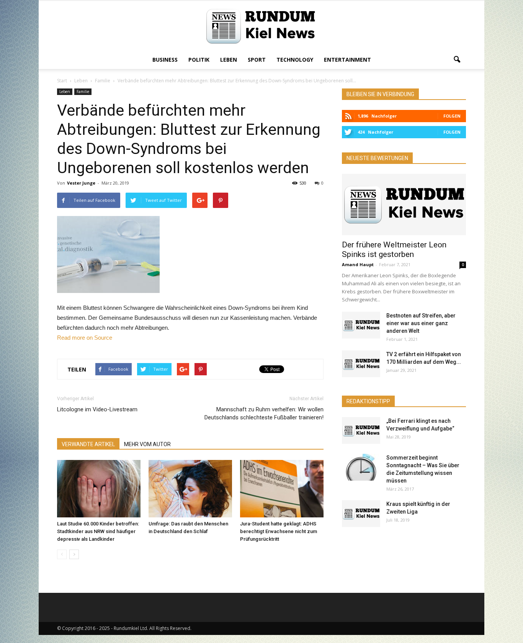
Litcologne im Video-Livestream (97, 409)
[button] (457, 60)
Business (165, 59)
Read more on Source (84, 337)
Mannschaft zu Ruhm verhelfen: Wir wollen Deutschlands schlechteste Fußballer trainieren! (264, 413)
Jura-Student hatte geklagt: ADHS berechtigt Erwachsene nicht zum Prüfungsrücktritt (278, 531)
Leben (228, 59)
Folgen (452, 116)
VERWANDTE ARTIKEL (88, 444)
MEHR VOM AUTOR (147, 444)
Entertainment (347, 59)
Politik (198, 59)
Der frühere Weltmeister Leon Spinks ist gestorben (394, 249)
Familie (83, 91)
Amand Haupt (358, 264)
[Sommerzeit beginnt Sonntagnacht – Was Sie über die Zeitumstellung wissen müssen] (361, 467)
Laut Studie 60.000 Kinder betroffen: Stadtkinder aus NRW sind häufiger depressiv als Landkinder (98, 531)
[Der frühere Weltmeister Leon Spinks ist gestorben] (404, 204)
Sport (257, 59)
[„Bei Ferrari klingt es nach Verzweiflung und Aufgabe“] (361, 430)
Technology (294, 59)
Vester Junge (81, 183)
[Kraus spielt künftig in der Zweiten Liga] (361, 513)
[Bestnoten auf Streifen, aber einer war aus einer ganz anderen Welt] (361, 325)
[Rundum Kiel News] (261, 26)
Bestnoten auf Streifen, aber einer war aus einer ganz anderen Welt (421, 323)
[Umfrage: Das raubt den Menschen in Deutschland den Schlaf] (190, 488)
